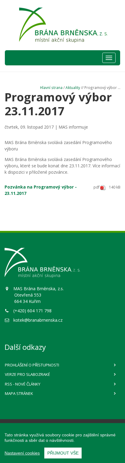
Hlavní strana (51, 87)
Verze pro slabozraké (27, 374)
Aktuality (73, 87)
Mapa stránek (19, 393)
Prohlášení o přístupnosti (32, 365)
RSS (22, 384)
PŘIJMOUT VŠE (63, 453)
